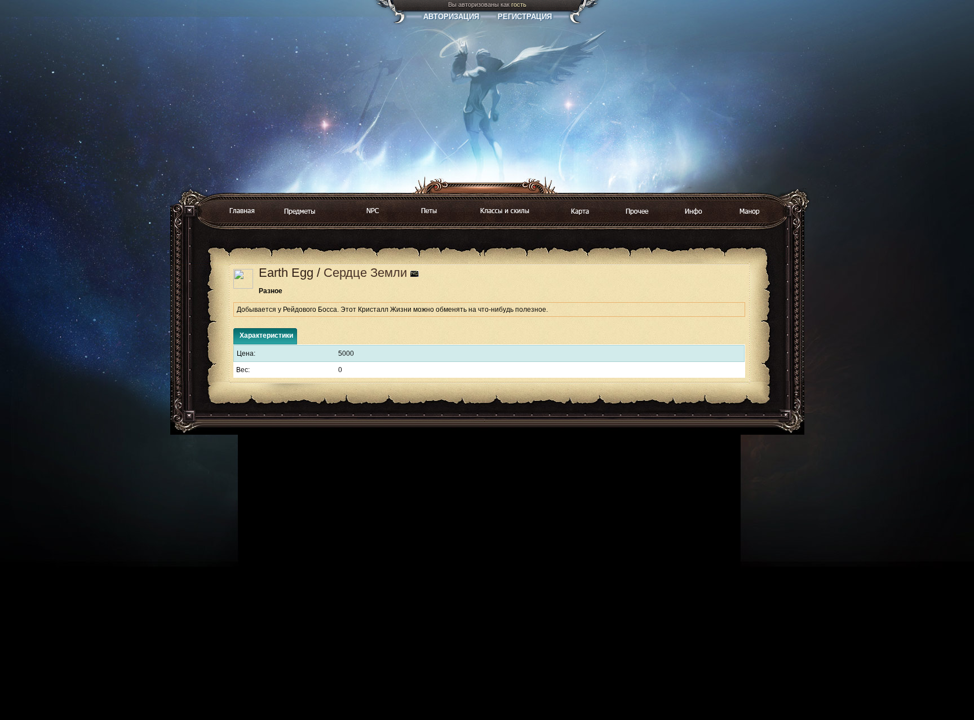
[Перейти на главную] (241, 211)
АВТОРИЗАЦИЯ (451, 16)
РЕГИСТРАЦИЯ (525, 16)
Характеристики (266, 335)
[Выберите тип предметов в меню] (300, 212)
